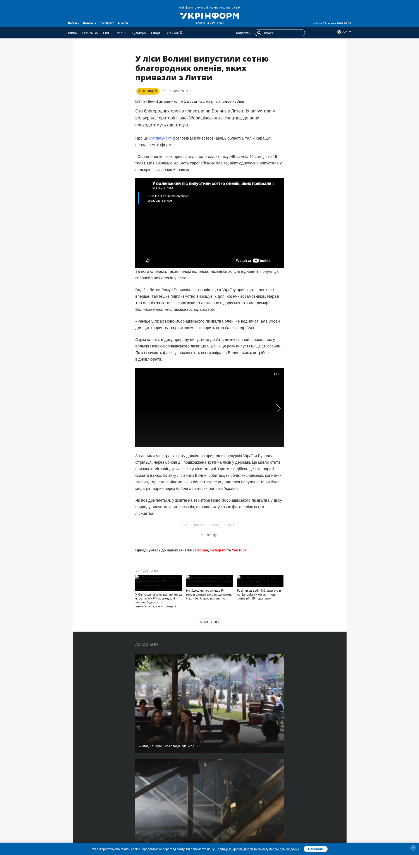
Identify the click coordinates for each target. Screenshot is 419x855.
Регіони (120, 33)
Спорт (156, 33)
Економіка (90, 33)
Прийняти (315, 849)
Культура (139, 33)
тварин (141, 482)
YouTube (239, 550)
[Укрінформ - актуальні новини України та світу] (209, 15)
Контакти (243, 33)
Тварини (199, 525)
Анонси (123, 23)
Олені (230, 525)
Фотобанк (89, 23)
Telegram (200, 550)
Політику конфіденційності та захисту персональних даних (257, 849)
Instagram (218, 550)
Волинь (215, 525)
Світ (106, 33)
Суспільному (160, 138)
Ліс (185, 525)
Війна (72, 33)
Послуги (73, 23)
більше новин (209, 622)
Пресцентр (107, 23)
